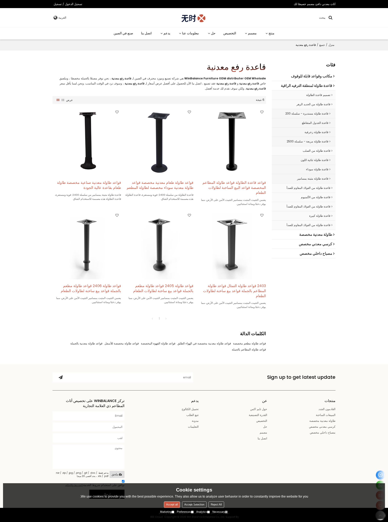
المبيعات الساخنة (325, 415)
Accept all (172, 504)
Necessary (218, 511)
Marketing (166, 511)
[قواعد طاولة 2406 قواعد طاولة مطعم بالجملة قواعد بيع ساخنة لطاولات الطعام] (87, 245)
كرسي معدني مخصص (322, 427)
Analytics (201, 511)
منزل (331, 45)
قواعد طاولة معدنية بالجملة (86, 343)
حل (213, 33)
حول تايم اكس (258, 409)
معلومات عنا (190, 33)
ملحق (115, 474)
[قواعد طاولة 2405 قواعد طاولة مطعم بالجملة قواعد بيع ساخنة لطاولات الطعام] (159, 245)
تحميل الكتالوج (190, 409)
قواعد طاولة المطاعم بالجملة (249, 349)
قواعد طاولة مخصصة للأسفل (121, 343)
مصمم (252, 33)
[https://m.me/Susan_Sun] (380, 475)
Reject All (216, 504)
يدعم (166, 33)
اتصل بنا (146, 33)
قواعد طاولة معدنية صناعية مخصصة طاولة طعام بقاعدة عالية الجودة (89, 185)
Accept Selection (194, 504)
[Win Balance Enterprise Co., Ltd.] (193, 17)
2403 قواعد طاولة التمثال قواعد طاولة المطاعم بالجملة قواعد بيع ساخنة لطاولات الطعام (234, 290)
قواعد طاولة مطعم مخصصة (249, 343)
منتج (271, 33)
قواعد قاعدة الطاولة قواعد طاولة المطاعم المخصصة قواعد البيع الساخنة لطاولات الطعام (234, 187)
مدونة (195, 421)
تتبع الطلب (192, 415)
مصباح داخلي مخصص (322, 432)
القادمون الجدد (326, 409)
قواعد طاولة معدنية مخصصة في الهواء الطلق (204, 343)
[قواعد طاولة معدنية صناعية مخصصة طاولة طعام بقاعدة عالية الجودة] (87, 142)
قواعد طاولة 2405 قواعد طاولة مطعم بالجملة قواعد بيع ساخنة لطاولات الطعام (163, 288)
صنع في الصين (123, 33)
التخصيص (229, 33)
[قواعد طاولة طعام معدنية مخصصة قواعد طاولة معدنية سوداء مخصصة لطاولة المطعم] (159, 142)
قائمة (62, 100)
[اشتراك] (61, 377)
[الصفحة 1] (152, 319)
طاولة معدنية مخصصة (322, 421)
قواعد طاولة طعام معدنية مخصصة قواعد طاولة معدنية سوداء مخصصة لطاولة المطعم (160, 185)
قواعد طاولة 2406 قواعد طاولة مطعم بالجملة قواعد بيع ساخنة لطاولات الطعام (91, 288)
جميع (322, 45)
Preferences (184, 511)
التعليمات (193, 427)
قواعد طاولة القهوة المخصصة (158, 343)
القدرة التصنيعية (258, 415)
